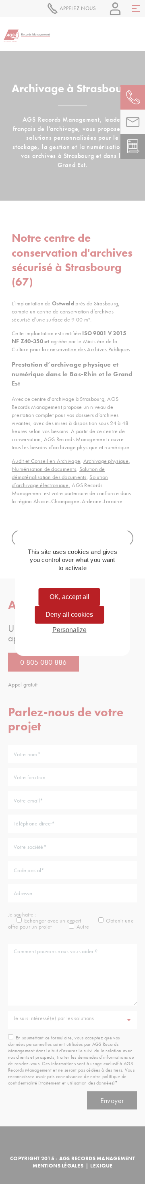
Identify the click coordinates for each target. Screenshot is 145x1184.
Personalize (69, 629)
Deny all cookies (69, 614)
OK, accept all (69, 596)
